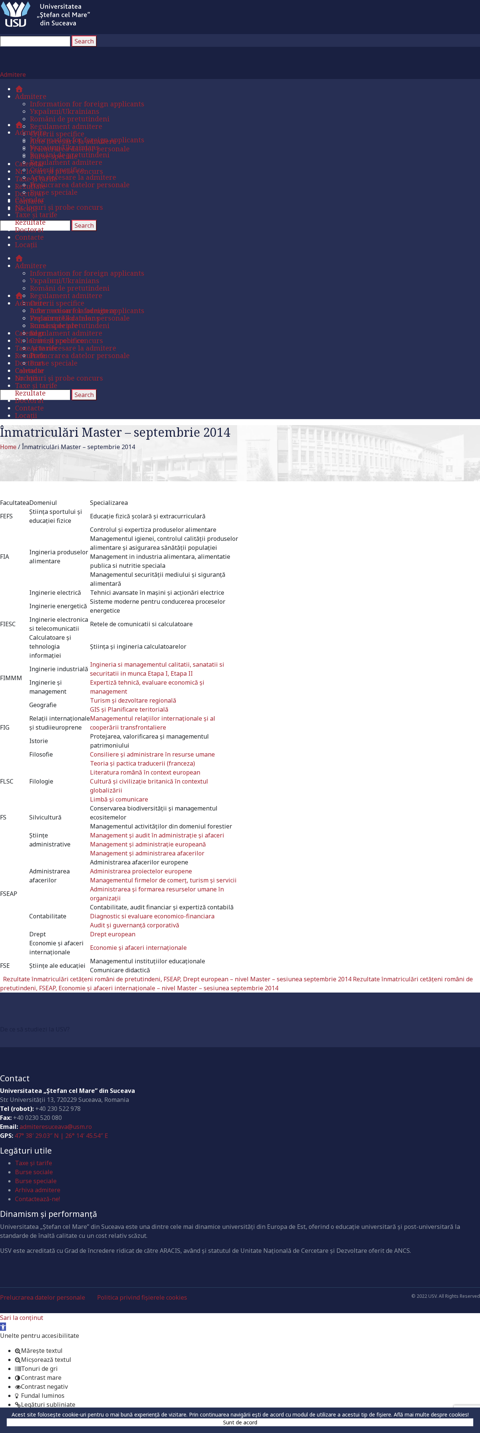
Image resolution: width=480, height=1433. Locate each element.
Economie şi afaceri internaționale (138, 947)
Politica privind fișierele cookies (142, 1297)
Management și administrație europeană (148, 844)
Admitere (13, 74)
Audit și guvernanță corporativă (134, 925)
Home (8, 447)
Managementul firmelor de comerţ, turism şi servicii (163, 880)
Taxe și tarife (33, 1163)
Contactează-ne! (37, 1199)
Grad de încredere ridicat (64, 1015)
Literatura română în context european (145, 772)
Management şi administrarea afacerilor (147, 853)
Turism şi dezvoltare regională (133, 700)
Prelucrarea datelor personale (42, 1297)
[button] (3, 1327)
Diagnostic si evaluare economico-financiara (152, 916)
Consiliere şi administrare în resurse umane (152, 754)
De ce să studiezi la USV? (35, 1029)
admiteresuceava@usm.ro (56, 1127)
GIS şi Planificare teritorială (129, 709)
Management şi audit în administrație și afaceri (157, 835)
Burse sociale (34, 1172)
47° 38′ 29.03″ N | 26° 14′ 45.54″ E (61, 1135)
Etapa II (182, 673)
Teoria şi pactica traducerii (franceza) (142, 763)
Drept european (112, 934)
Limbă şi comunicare (119, 799)
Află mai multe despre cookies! (431, 1414)
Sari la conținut (21, 1318)
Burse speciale (36, 1181)
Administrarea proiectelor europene (141, 871)
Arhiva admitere (37, 1190)
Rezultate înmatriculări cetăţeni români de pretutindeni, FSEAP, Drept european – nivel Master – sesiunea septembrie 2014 (177, 979)
